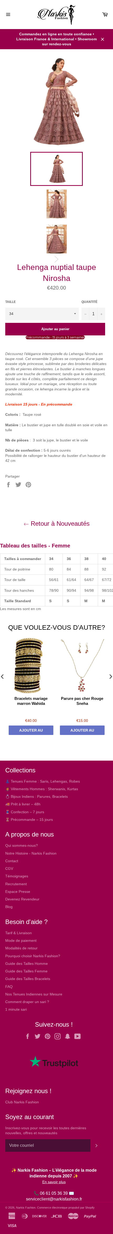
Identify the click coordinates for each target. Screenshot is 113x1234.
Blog (9, 907)
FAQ (9, 986)
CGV (9, 868)
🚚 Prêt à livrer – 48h (22, 804)
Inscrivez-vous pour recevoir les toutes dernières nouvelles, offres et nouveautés (45, 1130)
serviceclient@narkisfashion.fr (54, 1199)
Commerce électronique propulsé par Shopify (66, 1207)
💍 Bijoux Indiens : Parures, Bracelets (36, 796)
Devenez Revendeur (22, 899)
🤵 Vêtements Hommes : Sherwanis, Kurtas (41, 789)
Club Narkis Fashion (22, 1102)
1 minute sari (16, 1009)
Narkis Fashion (25, 1207)
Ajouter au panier (31, 731)
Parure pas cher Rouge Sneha (82, 701)
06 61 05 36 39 (54, 1193)
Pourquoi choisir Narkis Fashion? (32, 956)
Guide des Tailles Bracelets (27, 979)
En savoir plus (54, 1182)
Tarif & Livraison (18, 933)
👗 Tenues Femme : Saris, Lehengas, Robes (42, 781)
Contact (11, 861)
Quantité (89, 302)
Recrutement (16, 884)
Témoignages (16, 876)
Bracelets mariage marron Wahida (31, 701)
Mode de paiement (21, 940)
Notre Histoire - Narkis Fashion (30, 853)
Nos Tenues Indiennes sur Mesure (33, 994)
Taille (10, 302)
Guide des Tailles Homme (26, 963)
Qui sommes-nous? (21, 845)
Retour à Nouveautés (59, 523)
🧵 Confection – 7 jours (24, 812)
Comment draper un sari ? (27, 1002)
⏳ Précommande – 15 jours (29, 819)
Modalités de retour (21, 948)
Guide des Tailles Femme (26, 971)
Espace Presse (17, 891)
